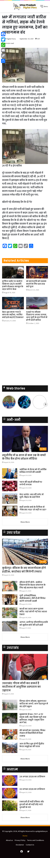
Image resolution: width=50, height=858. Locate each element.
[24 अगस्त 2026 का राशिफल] (9, 780)
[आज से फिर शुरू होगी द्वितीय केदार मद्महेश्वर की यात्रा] (9, 747)
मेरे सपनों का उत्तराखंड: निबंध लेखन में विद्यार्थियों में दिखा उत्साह (32, 733)
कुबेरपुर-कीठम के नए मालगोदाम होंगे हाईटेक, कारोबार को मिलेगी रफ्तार (24, 569)
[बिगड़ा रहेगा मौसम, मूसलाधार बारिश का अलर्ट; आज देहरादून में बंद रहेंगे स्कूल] (9, 705)
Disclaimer (20, 844)
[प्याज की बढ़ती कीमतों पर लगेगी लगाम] (9, 486)
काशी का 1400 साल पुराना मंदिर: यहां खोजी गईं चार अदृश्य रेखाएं (33, 611)
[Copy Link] (3, 55)
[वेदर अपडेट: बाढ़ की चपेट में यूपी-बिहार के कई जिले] (9, 498)
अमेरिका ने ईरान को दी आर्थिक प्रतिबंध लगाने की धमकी (33, 471)
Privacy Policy (20, 840)
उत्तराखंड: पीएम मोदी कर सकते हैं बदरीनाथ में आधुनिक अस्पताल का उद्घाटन (21, 686)
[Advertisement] (25, 39)
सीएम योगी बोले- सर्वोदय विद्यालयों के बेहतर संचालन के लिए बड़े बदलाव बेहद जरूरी (32, 585)
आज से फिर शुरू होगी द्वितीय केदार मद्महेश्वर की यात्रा (31, 745)
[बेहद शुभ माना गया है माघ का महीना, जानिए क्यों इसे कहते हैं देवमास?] (13, 303)
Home (25, 835)
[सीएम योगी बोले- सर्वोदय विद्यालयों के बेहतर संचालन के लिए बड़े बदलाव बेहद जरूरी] (9, 586)
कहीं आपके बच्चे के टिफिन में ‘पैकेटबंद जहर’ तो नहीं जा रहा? (32, 508)
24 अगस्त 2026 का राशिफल (32, 776)
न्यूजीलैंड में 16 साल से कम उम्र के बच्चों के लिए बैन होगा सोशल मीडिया (24, 456)
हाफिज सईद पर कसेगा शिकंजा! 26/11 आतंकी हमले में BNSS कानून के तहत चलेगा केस (12, 285)
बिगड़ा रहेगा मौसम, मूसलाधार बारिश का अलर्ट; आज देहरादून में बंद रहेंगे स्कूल (33, 704)
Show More (25, 522)
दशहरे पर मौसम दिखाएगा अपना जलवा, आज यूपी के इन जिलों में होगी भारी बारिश (36, 316)
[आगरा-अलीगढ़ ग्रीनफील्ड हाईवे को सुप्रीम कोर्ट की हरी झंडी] (9, 626)
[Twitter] (3, 39)
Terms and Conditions (35, 840)
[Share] (3, 61)
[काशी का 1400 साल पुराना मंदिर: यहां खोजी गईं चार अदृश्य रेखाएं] (9, 612)
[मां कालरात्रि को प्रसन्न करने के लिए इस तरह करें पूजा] (37, 272)
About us (9, 840)
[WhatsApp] (3, 45)
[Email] (3, 50)
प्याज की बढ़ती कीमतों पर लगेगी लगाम (30, 483)
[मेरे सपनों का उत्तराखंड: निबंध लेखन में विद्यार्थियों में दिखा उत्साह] (9, 734)
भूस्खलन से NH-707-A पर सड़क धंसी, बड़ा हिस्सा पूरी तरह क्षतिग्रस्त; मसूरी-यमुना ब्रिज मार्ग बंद (32, 718)
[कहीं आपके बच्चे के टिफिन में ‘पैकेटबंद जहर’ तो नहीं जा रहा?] (9, 511)
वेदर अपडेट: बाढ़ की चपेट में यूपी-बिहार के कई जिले (31, 496)
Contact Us (30, 844)
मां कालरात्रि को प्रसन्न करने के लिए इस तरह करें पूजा (36, 284)
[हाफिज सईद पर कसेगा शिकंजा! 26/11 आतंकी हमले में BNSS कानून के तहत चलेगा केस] (13, 272)
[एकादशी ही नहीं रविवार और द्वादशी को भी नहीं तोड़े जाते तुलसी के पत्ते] (9, 805)
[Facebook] (3, 34)
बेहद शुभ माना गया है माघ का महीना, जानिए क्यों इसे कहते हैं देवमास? (13, 315)
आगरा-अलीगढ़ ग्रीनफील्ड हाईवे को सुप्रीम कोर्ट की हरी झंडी (33, 623)
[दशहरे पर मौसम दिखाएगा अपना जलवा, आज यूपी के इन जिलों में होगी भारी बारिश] (37, 303)
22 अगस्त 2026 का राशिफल (32, 789)
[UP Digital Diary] (25, 6)
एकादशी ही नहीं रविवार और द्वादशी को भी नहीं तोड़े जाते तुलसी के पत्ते (31, 804)
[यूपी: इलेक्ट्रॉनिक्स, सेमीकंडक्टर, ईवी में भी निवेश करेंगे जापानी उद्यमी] (9, 599)
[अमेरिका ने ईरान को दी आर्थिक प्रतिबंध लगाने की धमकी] (9, 473)
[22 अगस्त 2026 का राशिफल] (9, 793)
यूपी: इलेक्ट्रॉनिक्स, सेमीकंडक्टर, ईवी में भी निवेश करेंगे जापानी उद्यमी (32, 598)
